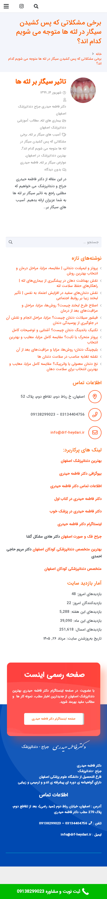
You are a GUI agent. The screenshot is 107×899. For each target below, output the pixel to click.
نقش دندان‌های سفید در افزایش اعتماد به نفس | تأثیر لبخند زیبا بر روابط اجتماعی (56, 295)
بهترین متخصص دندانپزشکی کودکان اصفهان (67, 549)
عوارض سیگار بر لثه (53, 162)
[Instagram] (21, 6)
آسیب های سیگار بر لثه (45, 134)
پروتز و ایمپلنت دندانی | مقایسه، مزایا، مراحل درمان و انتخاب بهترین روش (57, 270)
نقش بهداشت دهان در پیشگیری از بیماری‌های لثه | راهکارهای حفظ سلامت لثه (58, 283)
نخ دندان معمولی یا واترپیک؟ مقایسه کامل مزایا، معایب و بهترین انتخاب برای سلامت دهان (53, 366)
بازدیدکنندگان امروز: (86, 603)
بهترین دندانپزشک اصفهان (81, 461)
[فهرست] (6, 6)
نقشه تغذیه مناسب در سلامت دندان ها (68, 357)
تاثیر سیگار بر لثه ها (40, 82)
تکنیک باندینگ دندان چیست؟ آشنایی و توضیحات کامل (55, 330)
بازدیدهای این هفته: (85, 612)
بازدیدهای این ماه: (87, 621)
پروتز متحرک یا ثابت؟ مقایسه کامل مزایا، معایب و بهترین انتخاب (53, 339)
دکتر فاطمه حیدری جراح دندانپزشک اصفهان (42, 110)
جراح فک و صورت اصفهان (81, 537)
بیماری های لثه (51, 120)
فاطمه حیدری (29, 162)
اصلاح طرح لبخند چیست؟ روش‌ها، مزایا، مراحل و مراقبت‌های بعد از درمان (60, 308)
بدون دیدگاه (52, 169)
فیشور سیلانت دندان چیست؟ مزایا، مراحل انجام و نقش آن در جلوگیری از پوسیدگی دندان (52, 320)
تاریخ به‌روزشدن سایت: (83, 639)
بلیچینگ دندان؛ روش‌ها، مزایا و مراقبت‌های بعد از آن (57, 350)
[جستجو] (36, 6)
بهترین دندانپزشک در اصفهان (46, 155)
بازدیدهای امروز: (89, 594)
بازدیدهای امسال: (88, 630)
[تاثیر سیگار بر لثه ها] (83, 90)
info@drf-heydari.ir (68, 433)
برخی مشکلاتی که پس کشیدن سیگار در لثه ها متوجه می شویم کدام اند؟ (43, 141)
